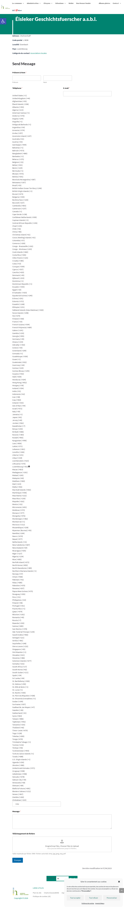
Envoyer (17, 860)
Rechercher (51, 877)
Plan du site (37, 893)
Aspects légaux (99, 903)
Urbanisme (59, 3)
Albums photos (104, 3)
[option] (36, 95)
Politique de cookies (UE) (42, 896)
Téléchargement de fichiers (23, 833)
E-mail (66, 88)
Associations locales (38, 53)
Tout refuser (93, 898)
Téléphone (17, 88)
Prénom (15, 82)
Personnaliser (112, 898)
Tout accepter (75, 898)
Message (16, 811)
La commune (17, 3)
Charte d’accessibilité (51, 893)
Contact (116, 3)
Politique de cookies (88, 903)
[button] (3, 21)
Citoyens (47, 3)
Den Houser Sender (83, 3)
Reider (71, 3)
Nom (45, 82)
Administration (33, 3)
